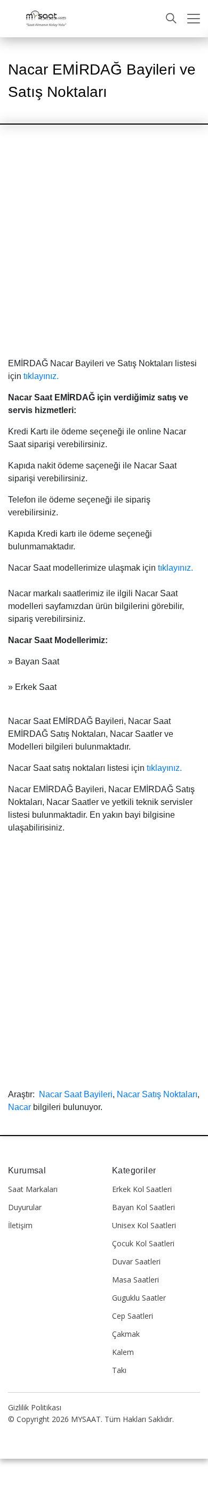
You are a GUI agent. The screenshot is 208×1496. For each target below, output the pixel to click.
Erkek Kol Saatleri (142, 1189)
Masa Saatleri (135, 1280)
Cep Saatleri (132, 1316)
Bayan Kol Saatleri (143, 1207)
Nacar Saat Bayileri (76, 1094)
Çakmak (126, 1334)
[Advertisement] (104, 250)
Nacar (19, 1107)
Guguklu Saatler (139, 1298)
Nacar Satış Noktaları (157, 1094)
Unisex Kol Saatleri (144, 1225)
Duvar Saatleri (136, 1261)
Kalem (123, 1352)
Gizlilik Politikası (34, 1407)
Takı (119, 1370)
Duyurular (25, 1207)
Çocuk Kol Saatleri (143, 1243)
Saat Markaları (33, 1189)
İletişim (20, 1225)
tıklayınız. (41, 376)
